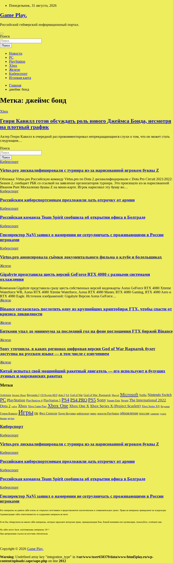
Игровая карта (20, 78)
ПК (36, 413)
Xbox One (58, 405)
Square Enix (113, 400)
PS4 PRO (78, 399)
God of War (76, 395)
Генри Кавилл (8, 413)
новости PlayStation (108, 413)
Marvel (115, 395)
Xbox (13, 65)
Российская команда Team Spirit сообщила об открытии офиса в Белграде (72, 217)
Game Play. (13, 15)
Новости (15, 53)
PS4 (65, 399)
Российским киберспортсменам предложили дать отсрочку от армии (67, 200)
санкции (154, 413)
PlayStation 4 (34, 400)
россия (144, 413)
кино (93, 413)
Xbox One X (79, 406)
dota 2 (61, 395)
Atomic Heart (19, 395)
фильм (3, 418)
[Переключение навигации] (2, 33)
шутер (11, 418)
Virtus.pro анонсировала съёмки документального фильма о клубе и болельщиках (81, 257)
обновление (129, 413)
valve (14, 406)
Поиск (5, 36)
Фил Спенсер (48, 413)
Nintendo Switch (160, 395)
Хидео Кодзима (67, 413)
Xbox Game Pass (37, 406)
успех (163, 413)
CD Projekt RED (48, 395)
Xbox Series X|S (151, 406)
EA (67, 395)
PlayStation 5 (52, 400)
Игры (25, 412)
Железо (14, 69)
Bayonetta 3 (33, 395)
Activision (5, 395)
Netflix (143, 395)
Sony (101, 400)
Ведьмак (165, 406)
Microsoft (129, 394)
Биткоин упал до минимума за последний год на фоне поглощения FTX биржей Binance (86, 331)
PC (11, 57)
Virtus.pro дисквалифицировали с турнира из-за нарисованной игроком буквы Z (79, 170)
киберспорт (83, 413)
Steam (124, 400)
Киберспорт (18, 74)
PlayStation (17, 61)
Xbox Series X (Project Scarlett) (115, 406)
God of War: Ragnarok (97, 395)
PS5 (92, 400)
